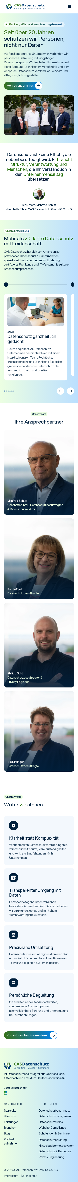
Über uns (10, 1116)
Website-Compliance (52, 1127)
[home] (25, 7)
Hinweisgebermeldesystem (56, 1145)
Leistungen (11, 1122)
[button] (69, 6)
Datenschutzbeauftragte (54, 1110)
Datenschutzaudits (51, 1122)
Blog (7, 1133)
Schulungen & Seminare (54, 1133)
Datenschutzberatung (53, 1140)
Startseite (10, 1110)
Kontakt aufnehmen (11, 1141)
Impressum (11, 1176)
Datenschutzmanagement (55, 1116)
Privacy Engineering (51, 1157)
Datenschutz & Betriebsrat (55, 1151)
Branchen (10, 1127)
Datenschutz (29, 1176)
